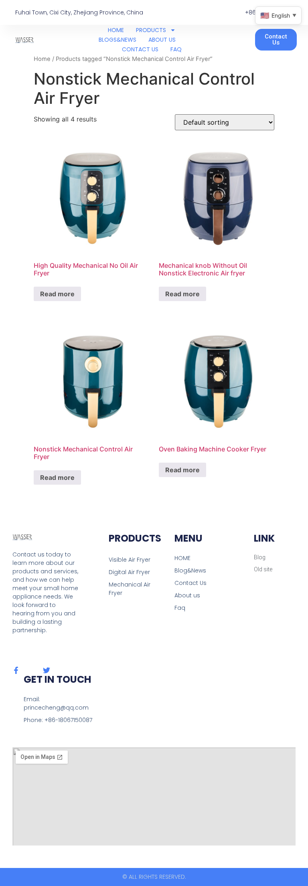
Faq (179, 608)
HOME (116, 30)
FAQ (176, 49)
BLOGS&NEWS (117, 40)
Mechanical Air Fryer (129, 589)
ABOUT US (162, 40)
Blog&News (190, 570)
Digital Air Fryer (129, 572)
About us (187, 595)
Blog (259, 557)
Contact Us (190, 583)
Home (42, 59)
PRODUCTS (151, 30)
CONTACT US (140, 49)
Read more (57, 294)
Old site (263, 569)
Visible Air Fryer (129, 560)
